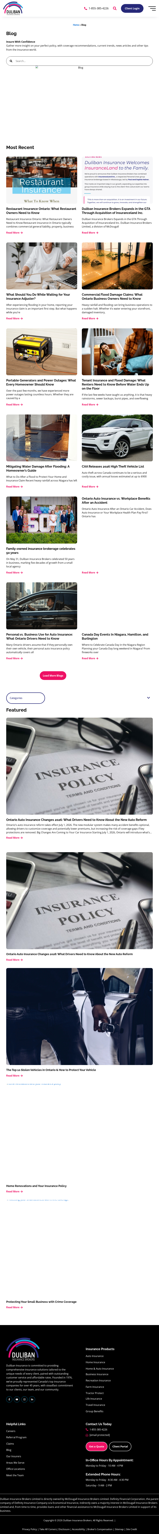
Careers (10, 1431)
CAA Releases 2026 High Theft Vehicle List (113, 466)
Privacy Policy (29, 1529)
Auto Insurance (95, 1356)
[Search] (11, 61)
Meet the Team (15, 1475)
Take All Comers (48, 1529)
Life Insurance (94, 1398)
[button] (114, 8)
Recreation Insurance (98, 1380)
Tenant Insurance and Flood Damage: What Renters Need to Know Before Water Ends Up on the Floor (115, 384)
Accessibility (78, 1529)
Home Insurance (95, 1362)
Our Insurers (13, 1456)
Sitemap (119, 1529)
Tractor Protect (95, 1393)
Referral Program (16, 1437)
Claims (10, 1443)
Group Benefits (94, 1411)
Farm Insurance (95, 1387)
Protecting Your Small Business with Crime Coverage (41, 1301)
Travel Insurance (95, 1405)
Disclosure (64, 1529)
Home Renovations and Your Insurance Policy (36, 1186)
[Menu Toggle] (152, 8)
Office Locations (15, 1469)
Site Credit (131, 1529)
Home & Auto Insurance (100, 1368)
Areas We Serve (15, 1462)
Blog (8, 1450)
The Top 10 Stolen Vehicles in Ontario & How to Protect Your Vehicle (51, 1070)
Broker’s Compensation (99, 1529)
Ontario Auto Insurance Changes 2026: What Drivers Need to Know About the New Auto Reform (76, 820)
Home (76, 25)
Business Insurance (97, 1374)
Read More (12, 232)
